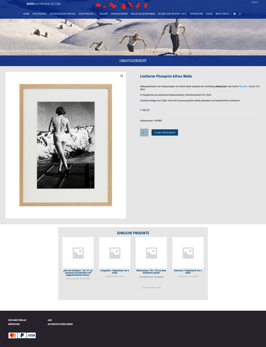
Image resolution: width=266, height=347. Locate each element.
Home (26, 14)
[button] (121, 75)
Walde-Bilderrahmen (143, 14)
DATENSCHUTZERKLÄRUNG (60, 324)
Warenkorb (196, 14)
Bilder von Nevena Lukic (172, 14)
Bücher (104, 14)
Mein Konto (222, 14)
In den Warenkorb (164, 132)
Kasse (209, 14)
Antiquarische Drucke (63, 14)
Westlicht (243, 86)
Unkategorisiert (133, 61)
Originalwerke (119, 14)
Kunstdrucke (86, 14)
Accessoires (40, 14)
